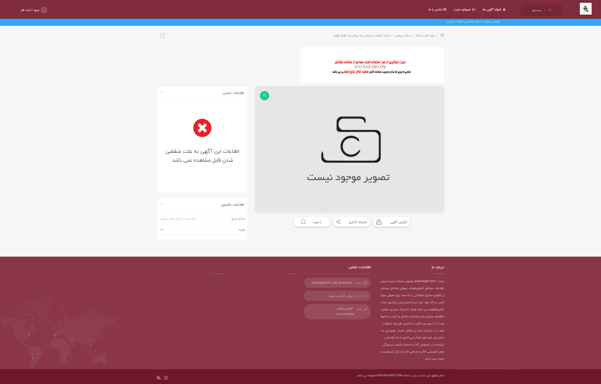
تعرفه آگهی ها (492, 9)
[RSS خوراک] (159, 378)
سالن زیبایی (402, 35)
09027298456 (345, 314)
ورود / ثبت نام (30, 10)
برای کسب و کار (425, 35)
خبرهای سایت (462, 9)
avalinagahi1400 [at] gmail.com (332, 282)
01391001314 (345, 309)
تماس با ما (435, 9)
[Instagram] (166, 378)
